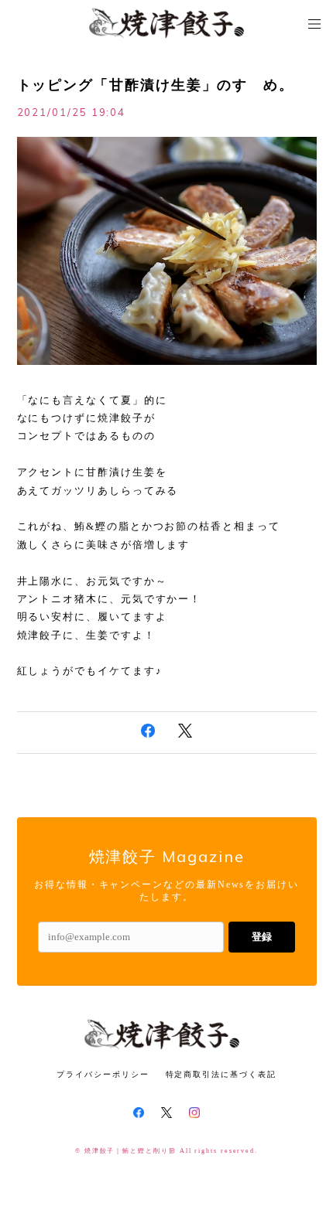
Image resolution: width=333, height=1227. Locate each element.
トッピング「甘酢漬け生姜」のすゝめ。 (156, 85)
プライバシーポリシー (103, 1074)
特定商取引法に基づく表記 (221, 1074)
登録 (262, 936)
